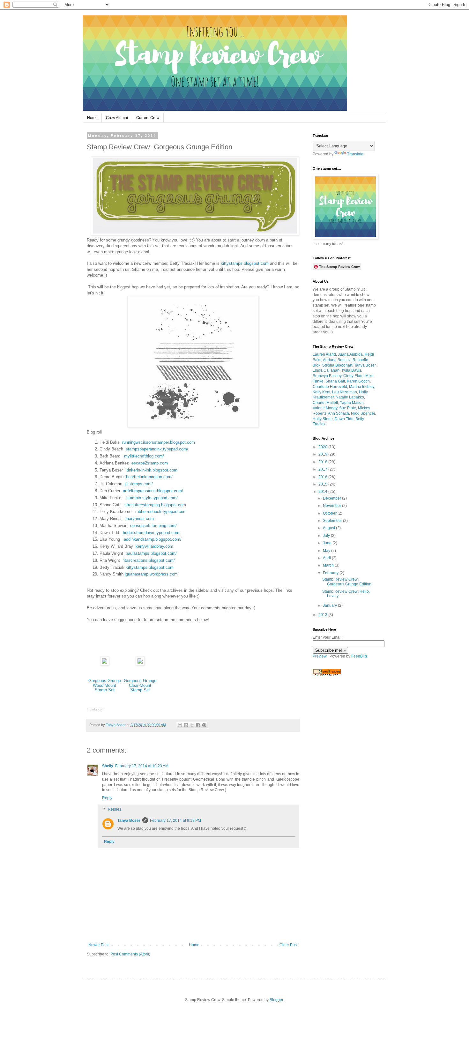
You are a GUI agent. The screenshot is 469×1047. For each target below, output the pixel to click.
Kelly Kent (321, 392)
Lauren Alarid (324, 354)
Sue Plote (347, 408)
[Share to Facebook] (198, 725)
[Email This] (180, 725)
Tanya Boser (128, 820)
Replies (114, 809)
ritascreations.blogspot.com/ (149, 560)
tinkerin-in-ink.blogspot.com (152, 470)
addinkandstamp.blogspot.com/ (153, 539)
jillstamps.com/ (139, 483)
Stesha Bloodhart (337, 365)
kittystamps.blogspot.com (245, 263)
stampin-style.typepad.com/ (152, 497)
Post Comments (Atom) (130, 954)
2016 (323, 477)
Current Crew (148, 117)
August (329, 528)
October (330, 513)
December (332, 498)
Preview (320, 656)
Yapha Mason (352, 402)
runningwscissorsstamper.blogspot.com (158, 442)
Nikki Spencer (363, 413)
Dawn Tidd (344, 419)
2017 (323, 469)
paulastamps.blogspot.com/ (150, 553)
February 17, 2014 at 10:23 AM (141, 766)
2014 (323, 491)
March (329, 565)
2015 (323, 484)
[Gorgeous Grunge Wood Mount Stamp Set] (104, 664)
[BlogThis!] (186, 725)
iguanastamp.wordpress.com (151, 574)
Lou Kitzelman (344, 392)
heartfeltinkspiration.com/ (149, 476)
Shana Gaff (335, 381)
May (327, 550)
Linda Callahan (326, 370)
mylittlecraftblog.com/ (144, 456)
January (330, 605)
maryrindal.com (139, 518)
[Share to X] (192, 725)
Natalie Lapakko (350, 397)
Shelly (107, 766)
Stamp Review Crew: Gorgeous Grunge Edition (346, 581)
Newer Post (98, 945)
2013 (323, 615)
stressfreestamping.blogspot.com (155, 504)
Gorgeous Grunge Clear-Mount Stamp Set (140, 685)
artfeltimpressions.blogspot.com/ (153, 490)
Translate (355, 154)
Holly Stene (323, 419)
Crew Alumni (117, 117)
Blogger (276, 1000)
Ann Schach (338, 413)
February (331, 573)
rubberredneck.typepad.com (161, 511)
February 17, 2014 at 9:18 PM (175, 820)
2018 (323, 462)
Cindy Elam (353, 376)
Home (92, 117)
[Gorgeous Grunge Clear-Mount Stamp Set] (140, 664)
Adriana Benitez (337, 360)
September (333, 520)
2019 (323, 454)
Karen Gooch (358, 381)
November (332, 505)
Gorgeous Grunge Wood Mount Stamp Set (104, 685)
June (327, 543)
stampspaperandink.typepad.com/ (157, 449)
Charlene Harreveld (330, 386)
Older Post (288, 945)
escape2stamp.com (149, 463)
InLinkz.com (95, 709)
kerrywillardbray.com (153, 546)
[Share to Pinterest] (204, 725)
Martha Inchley (361, 386)
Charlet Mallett (325, 402)
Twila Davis (351, 370)
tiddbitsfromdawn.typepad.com (151, 532)
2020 (323, 447)
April (327, 558)
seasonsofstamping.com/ (153, 525)
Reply (107, 798)
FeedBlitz (359, 656)
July (327, 535)
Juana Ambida (350, 354)
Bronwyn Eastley (327, 376)
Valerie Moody (325, 408)
